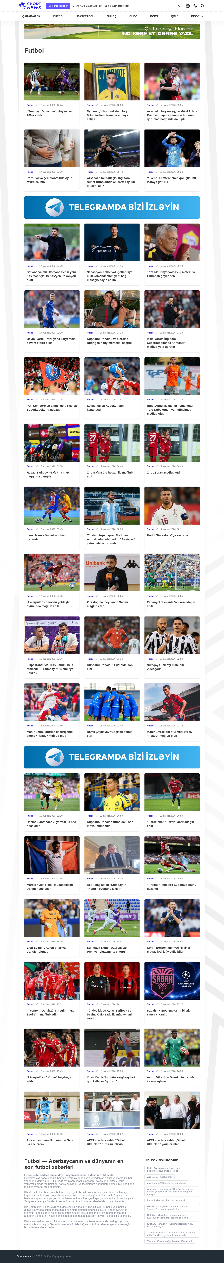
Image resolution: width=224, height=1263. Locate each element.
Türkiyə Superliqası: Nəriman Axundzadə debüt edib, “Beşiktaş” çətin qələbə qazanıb (171, 1233)
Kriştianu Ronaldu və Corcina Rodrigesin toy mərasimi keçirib (170, 1225)
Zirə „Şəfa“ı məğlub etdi (159, 1177)
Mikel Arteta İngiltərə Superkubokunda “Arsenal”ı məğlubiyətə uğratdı (108, 5)
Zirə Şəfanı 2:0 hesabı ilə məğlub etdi (166, 1183)
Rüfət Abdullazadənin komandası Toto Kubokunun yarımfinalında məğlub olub (167, 1216)
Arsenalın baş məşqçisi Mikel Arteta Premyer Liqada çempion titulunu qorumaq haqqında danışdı (170, 1192)
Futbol (30, 105)
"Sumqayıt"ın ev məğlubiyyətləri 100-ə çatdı (170, 1241)
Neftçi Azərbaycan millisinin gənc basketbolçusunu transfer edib (164, 1169)
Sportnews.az (25, 1256)
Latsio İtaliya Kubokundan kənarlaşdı (166, 1200)
